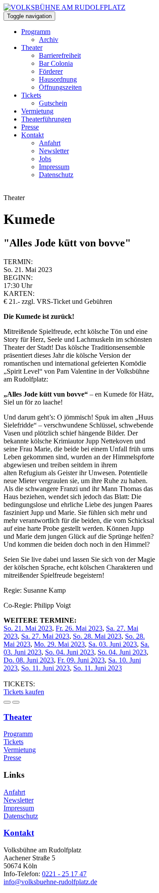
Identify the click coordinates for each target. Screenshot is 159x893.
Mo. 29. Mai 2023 (59, 644)
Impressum (54, 166)
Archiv (48, 39)
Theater (31, 47)
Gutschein (53, 103)
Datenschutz (56, 174)
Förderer (51, 71)
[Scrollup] (15, 702)
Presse (30, 127)
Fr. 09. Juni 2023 (81, 660)
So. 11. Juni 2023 (45, 668)
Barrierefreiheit (60, 55)
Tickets (31, 95)
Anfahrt (50, 143)
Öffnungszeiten (60, 87)
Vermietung (37, 111)
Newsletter (54, 151)
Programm (35, 31)
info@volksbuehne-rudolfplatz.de (50, 881)
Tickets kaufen (24, 692)
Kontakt (32, 135)
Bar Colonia (56, 63)
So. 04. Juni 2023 (69, 652)
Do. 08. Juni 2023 (29, 660)
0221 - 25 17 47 (64, 874)
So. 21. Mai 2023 (28, 628)
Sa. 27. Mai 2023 (45, 636)
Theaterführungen (46, 119)
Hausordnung (58, 79)
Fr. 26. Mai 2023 (79, 628)
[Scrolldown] (7, 702)
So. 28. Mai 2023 (97, 636)
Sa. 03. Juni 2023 (112, 644)
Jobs (45, 159)
